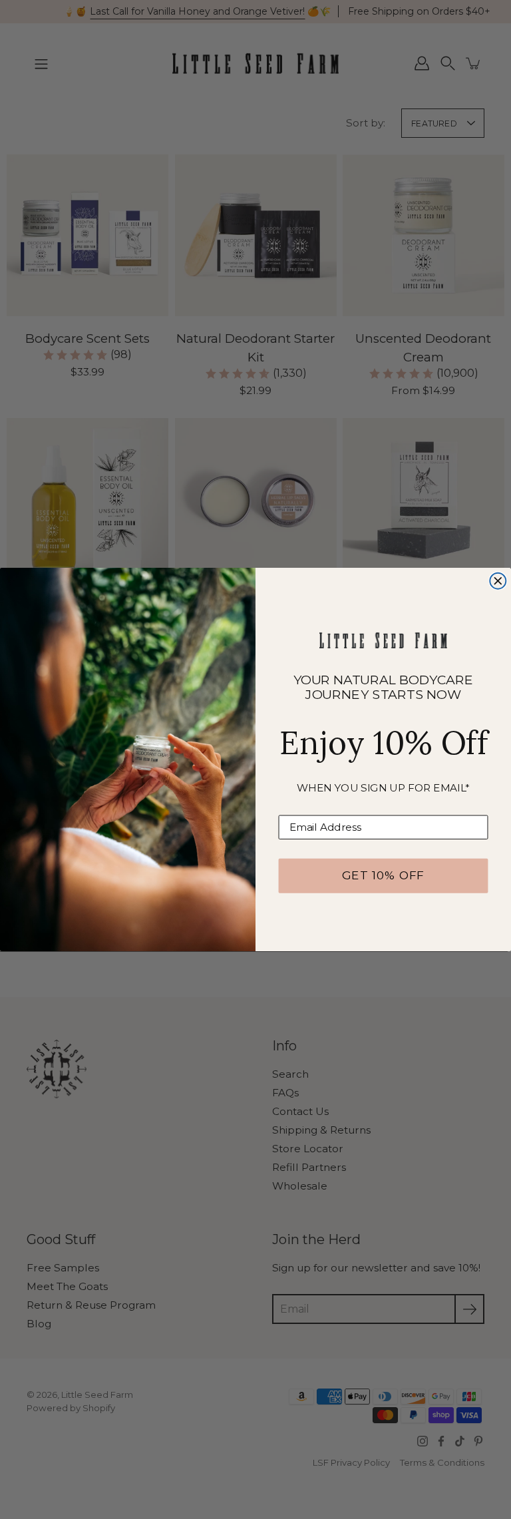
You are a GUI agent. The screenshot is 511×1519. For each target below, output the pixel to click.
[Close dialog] (498, 581)
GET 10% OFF (383, 876)
